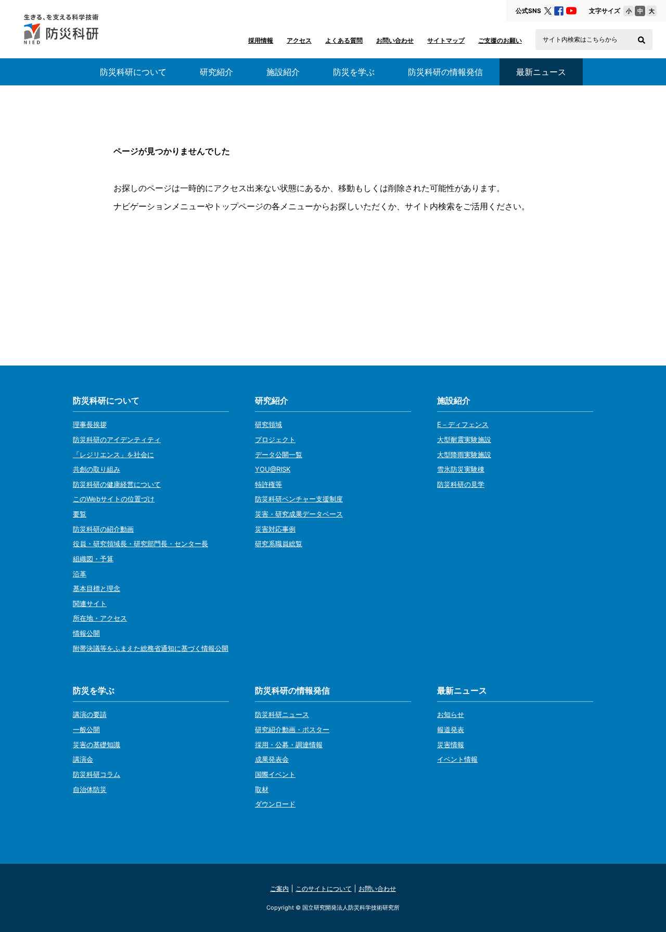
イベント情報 (457, 759)
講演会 (83, 759)
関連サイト (90, 603)
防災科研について (133, 72)
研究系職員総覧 (278, 543)
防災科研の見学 (460, 484)
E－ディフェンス (463, 424)
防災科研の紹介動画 (103, 529)
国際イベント (275, 774)
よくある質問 (344, 40)
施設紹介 (283, 72)
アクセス (299, 40)
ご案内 (279, 888)
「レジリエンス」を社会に (113, 454)
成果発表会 (272, 759)
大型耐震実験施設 (464, 439)
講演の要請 (90, 714)
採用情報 (260, 40)
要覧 (79, 514)
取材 (261, 789)
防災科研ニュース (282, 714)
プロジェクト (275, 439)
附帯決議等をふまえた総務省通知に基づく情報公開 (150, 648)
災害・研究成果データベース (299, 514)
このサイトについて (324, 888)
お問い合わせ (395, 40)
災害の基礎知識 (96, 744)
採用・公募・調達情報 (289, 744)
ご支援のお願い (500, 40)
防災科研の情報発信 (445, 72)
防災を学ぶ (354, 72)
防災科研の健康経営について (117, 484)
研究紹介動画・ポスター (292, 729)
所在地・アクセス (100, 618)
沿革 (79, 574)
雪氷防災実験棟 (460, 469)
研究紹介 (216, 72)
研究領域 (268, 424)
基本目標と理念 (96, 588)
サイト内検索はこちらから (580, 39)
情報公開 (86, 633)
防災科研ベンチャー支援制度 (299, 499)
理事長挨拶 (90, 424)
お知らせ (450, 714)
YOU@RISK (272, 469)
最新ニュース (462, 690)
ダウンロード (275, 804)
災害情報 (450, 744)
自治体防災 (90, 789)
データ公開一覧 (278, 454)
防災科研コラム (96, 774)
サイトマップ (446, 40)
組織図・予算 (93, 559)
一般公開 (86, 729)
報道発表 (450, 729)
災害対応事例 (275, 529)
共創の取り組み (96, 469)
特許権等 (268, 484)
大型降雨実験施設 (464, 454)
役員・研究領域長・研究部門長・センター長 (140, 543)
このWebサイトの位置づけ (114, 499)
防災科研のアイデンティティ (117, 439)
